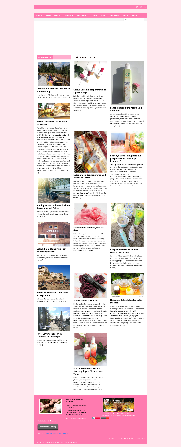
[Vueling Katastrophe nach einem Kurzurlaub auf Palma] (54, 190)
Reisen (134, 15)
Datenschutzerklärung (125, 438)
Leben (125, 15)
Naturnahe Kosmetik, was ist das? (88, 229)
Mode (103, 15)
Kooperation (141, 438)
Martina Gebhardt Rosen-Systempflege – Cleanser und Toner (88, 371)
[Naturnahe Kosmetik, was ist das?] (90, 214)
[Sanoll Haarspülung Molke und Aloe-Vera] (127, 83)
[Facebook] (133, 7)
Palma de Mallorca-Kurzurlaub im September (52, 294)
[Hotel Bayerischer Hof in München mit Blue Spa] (54, 319)
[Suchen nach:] (133, 19)
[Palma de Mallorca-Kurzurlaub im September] (54, 277)
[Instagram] (137, 7)
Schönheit (68, 15)
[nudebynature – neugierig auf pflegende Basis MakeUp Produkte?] (127, 142)
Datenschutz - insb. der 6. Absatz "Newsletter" (57, 433)
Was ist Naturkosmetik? (85, 300)
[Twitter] (141, 7)
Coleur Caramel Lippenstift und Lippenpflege (89, 91)
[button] (4, 442)
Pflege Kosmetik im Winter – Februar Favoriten (125, 251)
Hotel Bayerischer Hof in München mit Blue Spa (49, 335)
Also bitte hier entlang (48, 427)
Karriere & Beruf (53, 15)
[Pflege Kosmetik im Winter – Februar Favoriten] (127, 225)
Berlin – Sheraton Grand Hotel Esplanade (52, 123)
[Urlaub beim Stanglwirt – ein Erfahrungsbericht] (54, 234)
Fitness (94, 15)
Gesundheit (82, 15)
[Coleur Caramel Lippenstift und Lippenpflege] (90, 74)
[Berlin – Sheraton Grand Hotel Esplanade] (54, 111)
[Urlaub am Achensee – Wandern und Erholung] (54, 74)
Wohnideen (114, 15)
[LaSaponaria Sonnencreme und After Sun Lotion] (90, 152)
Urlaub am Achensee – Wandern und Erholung (53, 90)
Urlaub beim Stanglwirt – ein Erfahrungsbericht (51, 250)
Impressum (110, 438)
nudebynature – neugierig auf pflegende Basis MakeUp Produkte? (125, 158)
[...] (68, 97)
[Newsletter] (145, 7)
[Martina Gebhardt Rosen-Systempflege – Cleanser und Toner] (90, 349)
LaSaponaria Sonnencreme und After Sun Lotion (89, 176)
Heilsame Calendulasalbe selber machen (127, 301)
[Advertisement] (90, 39)
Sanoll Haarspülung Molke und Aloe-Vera (126, 109)
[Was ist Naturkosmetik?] (90, 285)
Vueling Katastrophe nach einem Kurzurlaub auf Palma (53, 206)
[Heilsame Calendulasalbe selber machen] (127, 285)
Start (38, 15)
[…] (81, 110)
